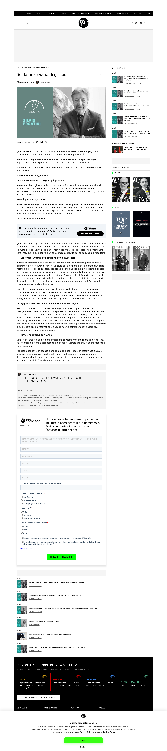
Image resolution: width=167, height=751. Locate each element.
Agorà (24, 67)
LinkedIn (41, 142)
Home (29, 14)
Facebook (131, 22)
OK (83, 740)
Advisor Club (122, 14)
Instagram (140, 22)
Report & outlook (128, 144)
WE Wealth (83, 23)
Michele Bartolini (35, 612)
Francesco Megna (35, 586)
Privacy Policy (86, 732)
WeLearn (138, 14)
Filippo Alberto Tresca (132, 83)
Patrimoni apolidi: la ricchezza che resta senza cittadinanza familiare (137, 105)
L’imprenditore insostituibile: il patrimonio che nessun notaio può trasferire (136, 78)
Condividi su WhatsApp (46, 142)
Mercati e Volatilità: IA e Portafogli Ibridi (44, 621)
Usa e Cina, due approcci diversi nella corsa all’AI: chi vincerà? (136, 149)
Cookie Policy (109, 732)
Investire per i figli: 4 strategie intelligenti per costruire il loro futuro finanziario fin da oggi (63, 608)
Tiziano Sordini (34, 625)
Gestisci (83, 747)
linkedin (144, 22)
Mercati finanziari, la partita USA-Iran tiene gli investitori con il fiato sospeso (57, 647)
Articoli (51, 14)
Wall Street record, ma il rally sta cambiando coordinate (50, 634)
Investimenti (116, 144)
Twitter (37, 142)
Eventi (39, 14)
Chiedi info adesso (92, 233)
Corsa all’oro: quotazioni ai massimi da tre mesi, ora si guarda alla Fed (55, 595)
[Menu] (19, 14)
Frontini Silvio (45, 82)
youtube (149, 22)
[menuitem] (22, 23)
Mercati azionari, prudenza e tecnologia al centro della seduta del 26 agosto (57, 583)
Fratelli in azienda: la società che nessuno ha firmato (136, 92)
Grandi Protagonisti (80, 14)
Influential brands (103, 14)
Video (63, 14)
